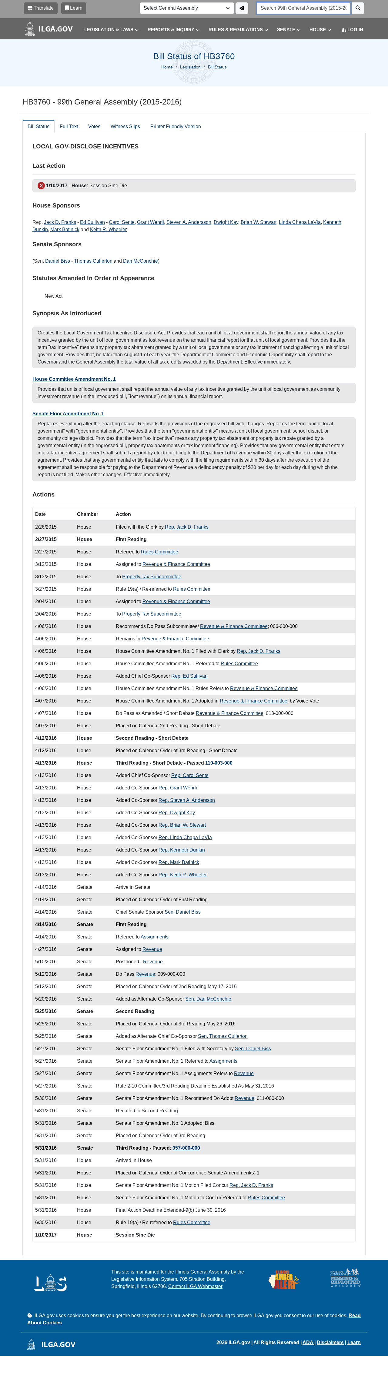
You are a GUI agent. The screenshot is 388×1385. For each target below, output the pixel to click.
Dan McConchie (140, 261)
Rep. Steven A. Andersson (187, 800)
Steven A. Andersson (188, 222)
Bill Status (38, 126)
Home (167, 67)
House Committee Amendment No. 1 (74, 379)
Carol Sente (122, 222)
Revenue (152, 949)
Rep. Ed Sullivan (189, 676)
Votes (94, 126)
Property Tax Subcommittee (151, 576)
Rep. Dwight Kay (177, 812)
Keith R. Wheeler (108, 229)
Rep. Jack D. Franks (187, 527)
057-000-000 (186, 1148)
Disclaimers (330, 1342)
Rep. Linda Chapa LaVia (185, 837)
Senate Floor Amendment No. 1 (68, 413)
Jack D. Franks (60, 222)
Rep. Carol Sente (190, 775)
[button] (107, 29)
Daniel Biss (57, 261)
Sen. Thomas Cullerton (223, 1036)
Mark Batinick (64, 229)
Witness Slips (125, 126)
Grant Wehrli (150, 222)
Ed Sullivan (92, 222)
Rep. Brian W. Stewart (182, 825)
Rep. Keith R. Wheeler (183, 874)
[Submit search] (358, 8)
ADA (308, 1342)
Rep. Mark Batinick (179, 862)
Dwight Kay (226, 222)
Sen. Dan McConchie (208, 998)
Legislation (190, 67)
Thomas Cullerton (93, 261)
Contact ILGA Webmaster (195, 1286)
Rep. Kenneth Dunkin (182, 849)
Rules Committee (159, 551)
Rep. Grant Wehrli (178, 787)
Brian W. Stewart (258, 222)
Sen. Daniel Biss (183, 912)
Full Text (69, 126)
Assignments (155, 936)
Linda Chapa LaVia (300, 222)
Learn (354, 1342)
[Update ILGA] (242, 8)
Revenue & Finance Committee (176, 564)
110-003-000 (218, 763)
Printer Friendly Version (175, 126)
